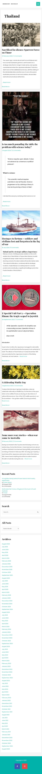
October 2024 (6, 606)
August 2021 (5, 715)
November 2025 (7, 569)
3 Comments (19, 386)
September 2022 (7, 678)
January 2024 (6, 632)
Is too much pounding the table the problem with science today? (20, 145)
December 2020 (7, 737)
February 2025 (6, 595)
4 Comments (18, 56)
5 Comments (14, 247)
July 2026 (5, 547)
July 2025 (5, 581)
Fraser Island (7, 482)
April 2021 (5, 726)
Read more (6, 82)
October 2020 (6, 743)
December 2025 (7, 567)
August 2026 (6, 544)
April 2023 (5, 658)
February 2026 (6, 561)
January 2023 (6, 666)
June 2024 (5, 618)
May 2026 (5, 552)
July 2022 (5, 683)
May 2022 (5, 689)
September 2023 (7, 643)
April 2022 (5, 692)
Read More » (6, 86)
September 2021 (7, 712)
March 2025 (5, 592)
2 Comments (17, 441)
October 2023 (6, 641)
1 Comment (19, 319)
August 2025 (6, 578)
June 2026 (5, 549)
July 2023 (5, 649)
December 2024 (7, 601)
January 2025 (6, 598)
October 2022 (6, 675)
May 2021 (5, 723)
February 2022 (6, 698)
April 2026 (5, 555)
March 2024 (5, 626)
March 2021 (5, 729)
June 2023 (5, 652)
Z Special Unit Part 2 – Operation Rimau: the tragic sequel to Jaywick (20, 314)
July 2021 (4, 717)
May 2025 (5, 586)
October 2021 (6, 709)
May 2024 (5, 621)
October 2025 (6, 572)
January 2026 (6, 564)
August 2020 (6, 749)
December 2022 (7, 669)
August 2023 (6, 646)
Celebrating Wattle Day (14, 382)
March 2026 (5, 558)
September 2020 (7, 746)
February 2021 (6, 732)
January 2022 (6, 700)
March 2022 (5, 695)
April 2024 (5, 623)
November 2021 (7, 706)
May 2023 (5, 655)
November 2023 (7, 638)
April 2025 (5, 589)
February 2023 (6, 663)
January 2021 (6, 735)
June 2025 (5, 584)
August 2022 (6, 680)
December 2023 (7, 635)
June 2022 (5, 686)
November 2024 (7, 604)
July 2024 (5, 615)
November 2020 (7, 740)
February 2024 (6, 629)
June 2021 (5, 720)
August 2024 (6, 612)
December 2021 (7, 703)
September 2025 (7, 575)
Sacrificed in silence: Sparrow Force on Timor (21, 51)
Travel (5, 493)
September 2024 (7, 609)
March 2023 (5, 660)
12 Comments (16, 150)
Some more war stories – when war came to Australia (20, 436)
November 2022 (7, 672)
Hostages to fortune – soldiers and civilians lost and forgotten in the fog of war (21, 241)
